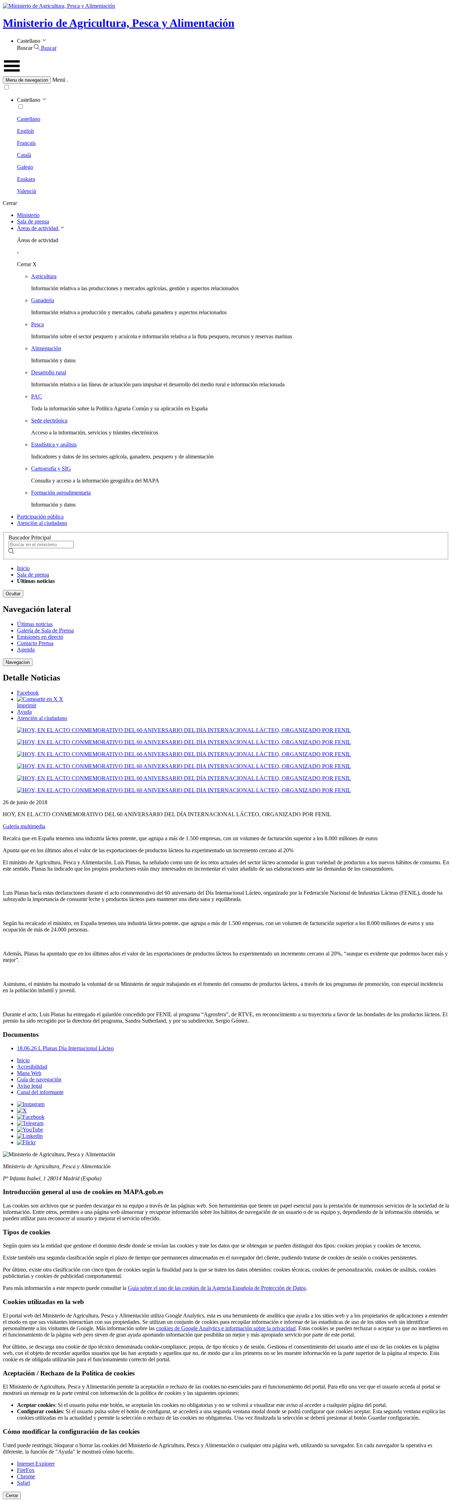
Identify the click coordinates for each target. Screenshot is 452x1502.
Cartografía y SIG (51, 469)
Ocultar (13, 593)
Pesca (37, 324)
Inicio (23, 568)
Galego (25, 167)
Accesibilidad (32, 1067)
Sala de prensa (33, 221)
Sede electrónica (49, 420)
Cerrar (12, 1495)
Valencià (26, 191)
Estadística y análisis (54, 445)
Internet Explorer (36, 1464)
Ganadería (42, 300)
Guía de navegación (39, 1079)
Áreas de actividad (38, 228)
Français (26, 143)
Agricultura (43, 276)
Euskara (26, 179)
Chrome (26, 1476)
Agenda (26, 650)
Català (24, 155)
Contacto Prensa (35, 643)
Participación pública (40, 517)
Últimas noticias (35, 624)
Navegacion (18, 662)
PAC (36, 396)
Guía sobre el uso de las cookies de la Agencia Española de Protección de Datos (217, 1288)
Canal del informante (40, 1092)
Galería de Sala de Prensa (45, 630)
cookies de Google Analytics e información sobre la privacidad (226, 1328)
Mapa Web (29, 1073)
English (25, 131)
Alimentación (46, 348)
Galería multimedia (24, 826)
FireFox (26, 1470)
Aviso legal (29, 1086)
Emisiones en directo (40, 637)
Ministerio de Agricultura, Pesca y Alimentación (118, 23)
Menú (58, 80)
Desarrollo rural (48, 372)
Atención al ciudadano (42, 523)
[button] (226, 80)
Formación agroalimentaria (61, 493)
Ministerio (28, 215)
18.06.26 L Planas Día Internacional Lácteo (65, 1048)
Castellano (28, 119)
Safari (23, 1483)
